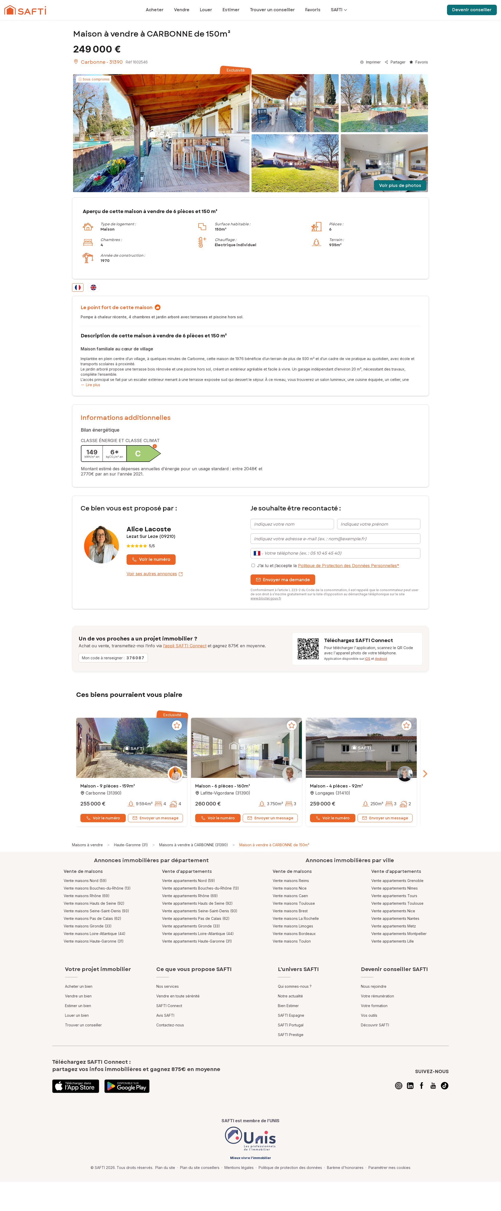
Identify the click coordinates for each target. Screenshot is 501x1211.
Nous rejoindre (373, 986)
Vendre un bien (78, 996)
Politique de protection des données (290, 1167)
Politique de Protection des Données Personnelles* (348, 565)
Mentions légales (239, 1167)
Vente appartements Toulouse (397, 903)
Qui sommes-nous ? (295, 986)
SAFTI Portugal (290, 1025)
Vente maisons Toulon (292, 941)
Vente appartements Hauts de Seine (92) (197, 903)
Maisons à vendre (87, 845)
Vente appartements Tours (394, 895)
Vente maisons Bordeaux (294, 933)
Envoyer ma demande (286, 580)
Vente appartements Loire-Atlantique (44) (198, 933)
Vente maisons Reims (291, 880)
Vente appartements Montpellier (399, 933)
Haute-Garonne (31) (131, 845)
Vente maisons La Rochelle (296, 918)
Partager (398, 62)
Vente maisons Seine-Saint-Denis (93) (96, 911)
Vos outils (369, 1015)
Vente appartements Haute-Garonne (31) (197, 941)
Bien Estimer (288, 1005)
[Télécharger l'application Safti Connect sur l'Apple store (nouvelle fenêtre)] (75, 1086)
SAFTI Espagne (291, 1015)
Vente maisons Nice (290, 888)
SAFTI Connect (169, 1005)
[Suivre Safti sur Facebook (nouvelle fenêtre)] (422, 1085)
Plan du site (165, 1167)
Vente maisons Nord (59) (85, 880)
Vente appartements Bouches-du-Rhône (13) (200, 888)
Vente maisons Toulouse (294, 903)
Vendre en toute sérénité (178, 996)
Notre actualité (290, 996)
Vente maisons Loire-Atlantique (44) (95, 933)
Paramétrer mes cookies (389, 1167)
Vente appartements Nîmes (394, 888)
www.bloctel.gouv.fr (265, 598)
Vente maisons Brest (290, 911)
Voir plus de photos (400, 186)
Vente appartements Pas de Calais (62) (196, 918)
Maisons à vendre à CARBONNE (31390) (193, 845)
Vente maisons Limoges (293, 926)
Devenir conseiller (472, 10)
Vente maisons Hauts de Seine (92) (94, 903)
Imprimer (373, 62)
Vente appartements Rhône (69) (190, 895)
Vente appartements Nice (393, 911)
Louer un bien (77, 1015)
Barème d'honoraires (345, 1167)
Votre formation (374, 1005)
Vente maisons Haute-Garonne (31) (94, 941)
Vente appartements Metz (393, 926)
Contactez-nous (170, 1025)
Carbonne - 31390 (102, 62)
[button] (131, 748)
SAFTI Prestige (290, 1034)
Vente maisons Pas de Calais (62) (92, 918)
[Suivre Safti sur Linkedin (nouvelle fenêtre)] (410, 1085)
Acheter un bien (78, 986)
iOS (367, 659)
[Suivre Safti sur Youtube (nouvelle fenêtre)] (433, 1085)
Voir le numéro (154, 559)
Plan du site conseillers (199, 1167)
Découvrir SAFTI (375, 1025)
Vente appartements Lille (392, 941)
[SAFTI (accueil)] (25, 10)
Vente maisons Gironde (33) (88, 926)
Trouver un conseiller (83, 1025)
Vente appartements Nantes (395, 918)
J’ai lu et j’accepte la (328, 565)
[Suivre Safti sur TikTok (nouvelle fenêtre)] (444, 1085)
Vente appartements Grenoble (397, 880)
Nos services (167, 986)
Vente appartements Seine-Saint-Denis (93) (199, 911)
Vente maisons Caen (290, 895)
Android (381, 659)
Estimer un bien (78, 1005)
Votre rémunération (377, 996)
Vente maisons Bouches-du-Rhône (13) (97, 888)
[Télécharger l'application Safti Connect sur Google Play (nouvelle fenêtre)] (127, 1086)
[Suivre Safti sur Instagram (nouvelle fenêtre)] (399, 1085)
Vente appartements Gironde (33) (191, 926)
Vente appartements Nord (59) (188, 880)
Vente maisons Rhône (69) (87, 895)
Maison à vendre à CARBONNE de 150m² (274, 845)
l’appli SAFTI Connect (184, 645)
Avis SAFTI (165, 1015)
